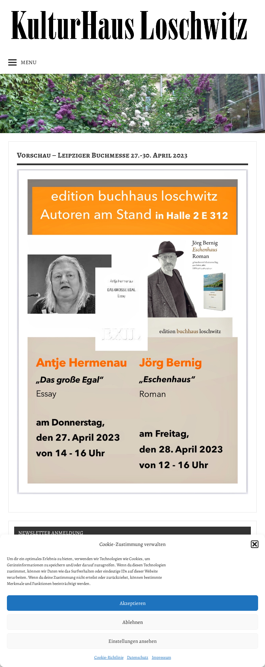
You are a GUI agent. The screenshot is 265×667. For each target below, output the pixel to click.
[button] (254, 544)
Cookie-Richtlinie (109, 657)
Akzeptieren (133, 603)
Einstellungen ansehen (132, 641)
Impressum (161, 657)
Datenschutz (137, 657)
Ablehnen (132, 622)
